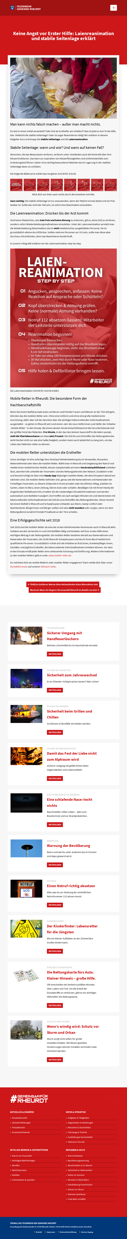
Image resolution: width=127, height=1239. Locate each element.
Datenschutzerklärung (67, 1232)
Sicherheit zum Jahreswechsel (72, 675)
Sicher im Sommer (76, 1175)
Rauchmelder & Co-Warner (80, 1165)
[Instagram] (107, 1098)
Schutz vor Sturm (76, 1189)
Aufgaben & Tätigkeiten (78, 1117)
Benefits (16, 1165)
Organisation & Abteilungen (80, 1122)
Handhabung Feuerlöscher (80, 1184)
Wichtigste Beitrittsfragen (23, 1160)
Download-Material (21, 1132)
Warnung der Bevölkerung (68, 845)
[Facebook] (114, 1098)
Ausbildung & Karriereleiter (80, 1137)
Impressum (50, 1232)
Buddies (16, 1175)
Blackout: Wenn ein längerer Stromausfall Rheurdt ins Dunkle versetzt (63, 590)
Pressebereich (18, 1127)
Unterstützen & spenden (23, 1179)
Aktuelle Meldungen (21, 1122)
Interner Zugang (87, 1232)
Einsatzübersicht (19, 1117)
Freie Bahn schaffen (77, 1199)
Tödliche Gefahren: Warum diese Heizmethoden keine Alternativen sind (64, 584)
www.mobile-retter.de (59, 555)
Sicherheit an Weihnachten (80, 1170)
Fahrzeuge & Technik (77, 1132)
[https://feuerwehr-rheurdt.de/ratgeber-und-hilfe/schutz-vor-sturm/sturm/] (26, 1029)
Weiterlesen (55, 654)
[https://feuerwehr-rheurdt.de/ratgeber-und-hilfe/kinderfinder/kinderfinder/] (26, 928)
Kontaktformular (19, 566)
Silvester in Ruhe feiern (78, 1179)
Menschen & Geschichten (79, 1127)
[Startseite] (25, 8)
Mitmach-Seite (48, 566)
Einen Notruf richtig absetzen (71, 885)
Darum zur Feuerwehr (22, 1155)
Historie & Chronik (76, 1142)
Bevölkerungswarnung (78, 1160)
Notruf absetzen (75, 1155)
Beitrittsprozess (19, 1170)
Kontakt (39, 1232)
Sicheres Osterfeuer (77, 1194)
